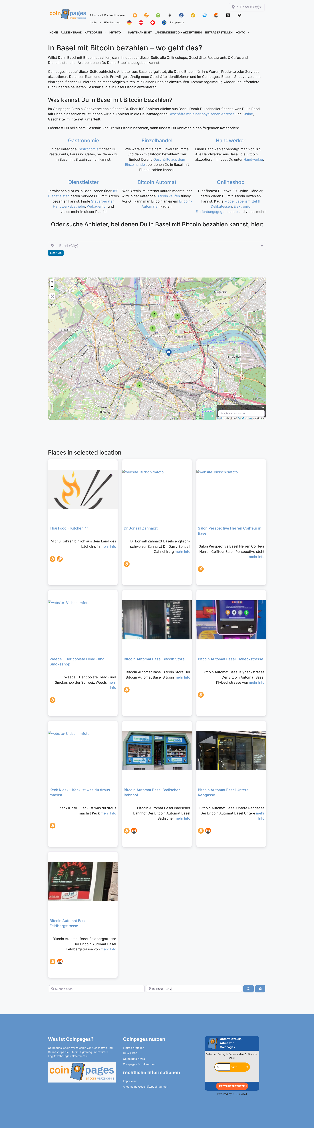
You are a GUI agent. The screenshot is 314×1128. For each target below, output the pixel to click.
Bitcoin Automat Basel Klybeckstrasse (230, 659)
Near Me (56, 253)
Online (248, 114)
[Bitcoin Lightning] (60, 559)
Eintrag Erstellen (219, 32)
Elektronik (242, 206)
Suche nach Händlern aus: (105, 22)
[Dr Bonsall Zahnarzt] (168, 352)
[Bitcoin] (52, 559)
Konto (240, 32)
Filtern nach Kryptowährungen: (107, 15)
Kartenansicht (140, 32)
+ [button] (52, 282)
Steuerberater (102, 201)
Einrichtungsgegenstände (217, 212)
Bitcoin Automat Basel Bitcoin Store (154, 659)
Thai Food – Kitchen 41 (69, 528)
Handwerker (230, 140)
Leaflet (220, 418)
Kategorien (93, 32)
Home (53, 32)
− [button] (52, 286)
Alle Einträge (71, 32)
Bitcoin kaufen (168, 196)
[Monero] (134, 831)
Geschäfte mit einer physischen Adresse (201, 114)
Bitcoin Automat (157, 182)
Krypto (115, 32)
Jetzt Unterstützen (232, 1086)
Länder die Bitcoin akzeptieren (178, 32)
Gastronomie (83, 140)
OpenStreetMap (245, 418)
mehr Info (108, 546)
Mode (229, 201)
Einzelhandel (157, 140)
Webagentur (97, 206)
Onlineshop (230, 182)
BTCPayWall (239, 1093)
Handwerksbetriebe (69, 206)
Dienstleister (83, 182)
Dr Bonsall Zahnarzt (141, 528)
